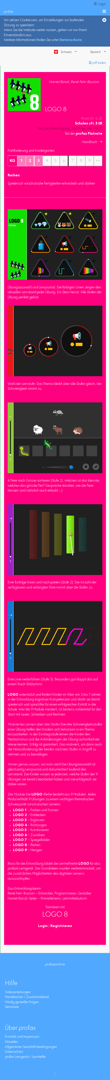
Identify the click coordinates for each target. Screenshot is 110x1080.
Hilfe (11, 983)
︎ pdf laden (97, 63)
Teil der (83, 134)
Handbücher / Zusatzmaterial (27, 997)
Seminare (12, 1007)
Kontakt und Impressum (22, 1037)
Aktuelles (11, 1042)
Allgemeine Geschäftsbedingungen (31, 1047)
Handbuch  (92, 142)
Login (43, 926)
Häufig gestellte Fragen (22, 1002)
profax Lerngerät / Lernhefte (25, 1057)
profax (8, 12)
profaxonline (55, 964)
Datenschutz (71, 40)
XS (55, 1074)
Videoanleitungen (18, 992)
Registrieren (61, 926)
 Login (99, 4)
